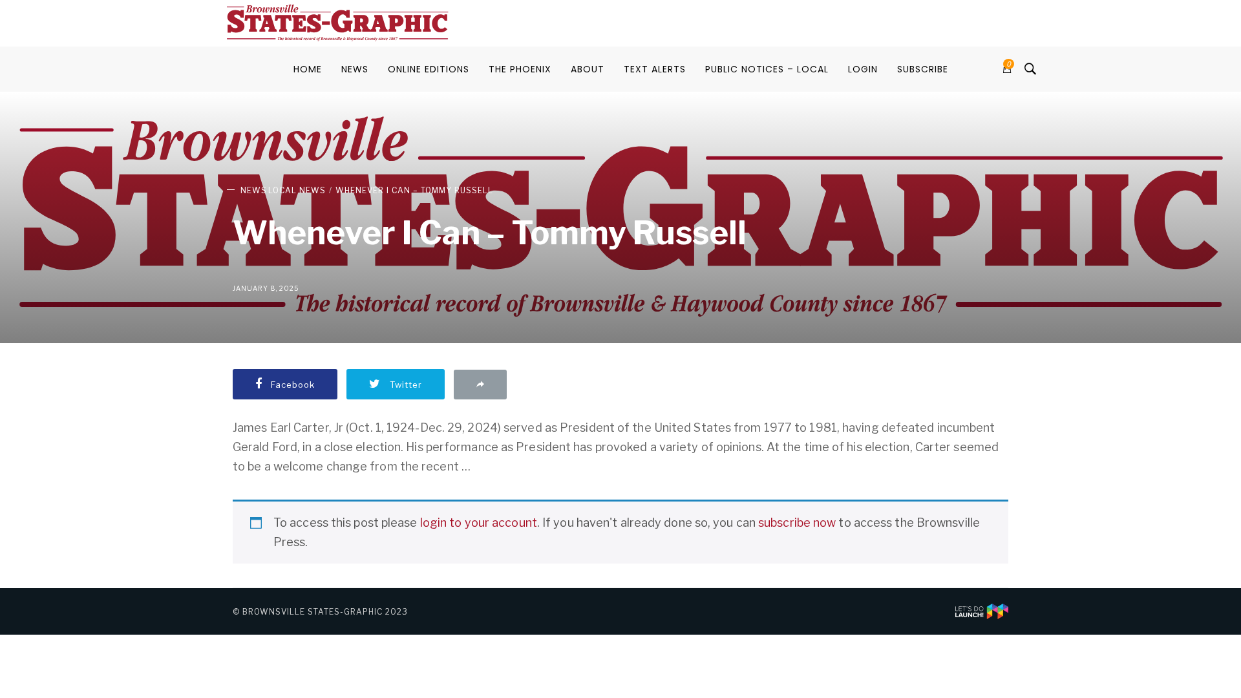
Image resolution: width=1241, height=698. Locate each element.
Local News (297, 190)
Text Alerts (655, 69)
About (587, 69)
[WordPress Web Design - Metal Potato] (981, 610)
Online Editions (428, 69)
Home (307, 69)
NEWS (354, 69)
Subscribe (922, 69)
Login (863, 69)
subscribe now (797, 522)
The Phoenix (520, 69)
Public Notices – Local (767, 69)
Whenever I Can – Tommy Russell (414, 190)
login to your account (478, 522)
